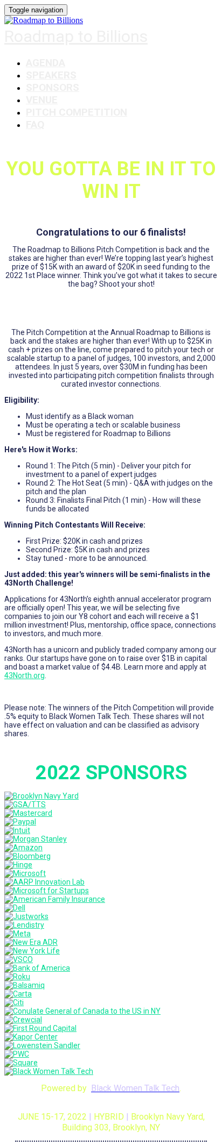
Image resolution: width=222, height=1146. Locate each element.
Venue (42, 100)
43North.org (24, 675)
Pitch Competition (76, 112)
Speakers (51, 75)
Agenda (45, 62)
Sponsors (52, 87)
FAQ (35, 124)
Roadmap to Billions (76, 36)
